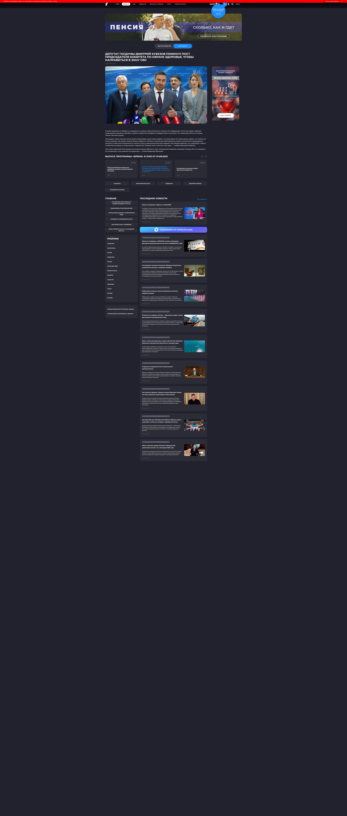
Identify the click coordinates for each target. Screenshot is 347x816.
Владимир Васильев (117, 189)
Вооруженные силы (143, 183)
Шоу (134, 4)
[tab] (164, 46)
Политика (117, 183)
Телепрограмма (180, 4)
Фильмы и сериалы (156, 4)
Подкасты (142, 4)
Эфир (117, 4)
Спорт (169, 4)
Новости (126, 4)
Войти (238, 4)
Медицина (169, 183)
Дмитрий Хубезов (195, 183)
